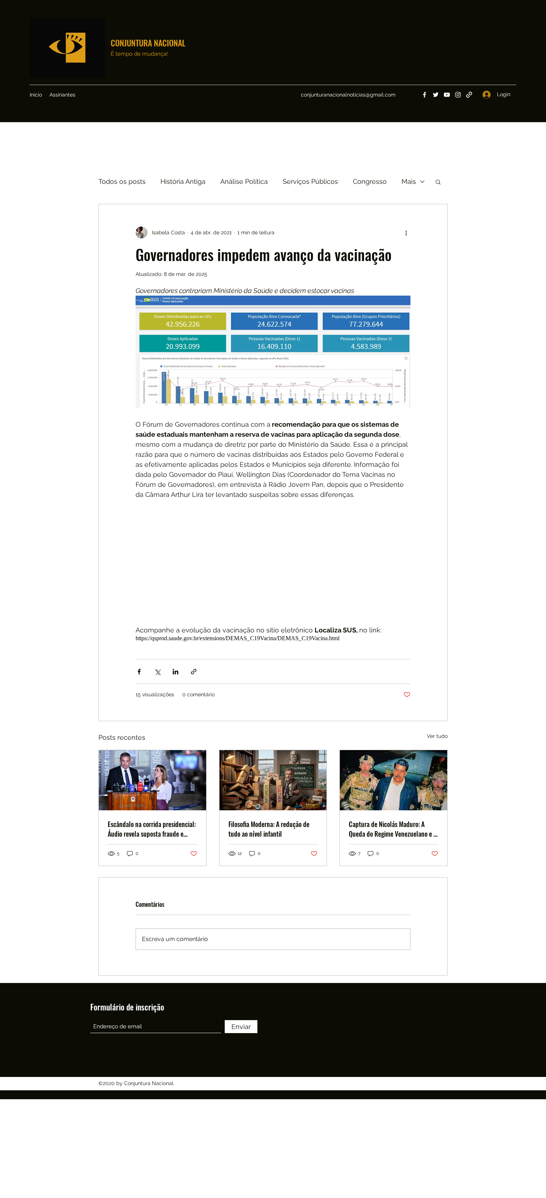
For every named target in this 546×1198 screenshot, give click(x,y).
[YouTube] (447, 94)
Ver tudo (437, 736)
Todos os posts (122, 181)
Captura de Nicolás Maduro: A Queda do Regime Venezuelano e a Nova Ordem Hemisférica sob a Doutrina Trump (392, 829)
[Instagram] (458, 94)
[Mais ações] (406, 232)
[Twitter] (435, 94)
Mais (409, 181)
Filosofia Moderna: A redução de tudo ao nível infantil (268, 829)
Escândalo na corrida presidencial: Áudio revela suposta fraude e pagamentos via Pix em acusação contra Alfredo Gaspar (152, 829)
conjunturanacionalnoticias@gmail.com (348, 95)
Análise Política (244, 181)
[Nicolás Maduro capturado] (393, 780)
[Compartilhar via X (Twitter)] (157, 671)
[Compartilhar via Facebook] (139, 671)
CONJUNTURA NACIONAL (148, 43)
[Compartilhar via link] (193, 671)
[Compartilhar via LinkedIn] (175, 671)
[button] (438, 182)
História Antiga (182, 181)
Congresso (370, 181)
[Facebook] (424, 94)
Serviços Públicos (310, 181)
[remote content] (273, 562)
